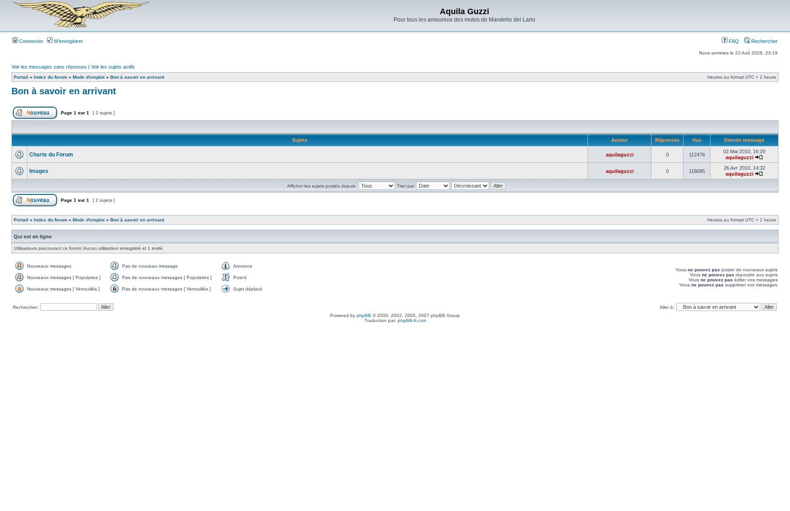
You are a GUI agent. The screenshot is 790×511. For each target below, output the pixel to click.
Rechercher (764, 41)
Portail (21, 77)
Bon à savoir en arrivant (137, 77)
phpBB (364, 315)
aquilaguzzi (620, 154)
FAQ (733, 41)
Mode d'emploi (89, 77)
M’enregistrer (68, 41)
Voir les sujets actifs (113, 67)
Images (38, 171)
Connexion (30, 41)
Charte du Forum (51, 154)
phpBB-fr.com (412, 320)
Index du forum (50, 77)
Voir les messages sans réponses (49, 67)
